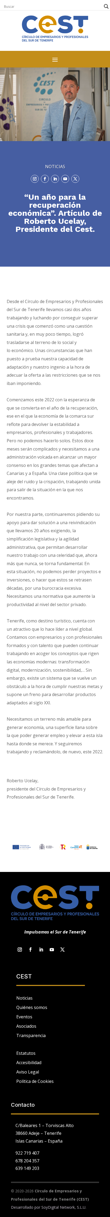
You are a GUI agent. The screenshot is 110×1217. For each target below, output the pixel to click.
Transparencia (31, 1035)
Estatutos (26, 1053)
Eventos (24, 1017)
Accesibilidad (28, 1062)
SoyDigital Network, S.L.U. (63, 1207)
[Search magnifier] (106, 6)
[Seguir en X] (75, 179)
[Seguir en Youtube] (65, 179)
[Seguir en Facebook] (45, 179)
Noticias (24, 998)
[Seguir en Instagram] (35, 179)
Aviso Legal (27, 1072)
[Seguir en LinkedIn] (55, 179)
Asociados (26, 1026)
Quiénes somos (31, 1007)
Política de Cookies (35, 1081)
